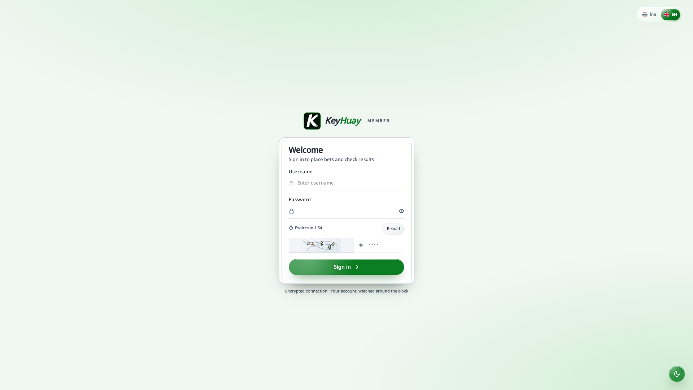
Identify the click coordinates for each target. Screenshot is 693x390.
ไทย (653, 15)
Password (300, 199)
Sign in (342, 267)
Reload (393, 229)
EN (674, 15)
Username (301, 172)
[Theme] (677, 374)
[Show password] (401, 211)
